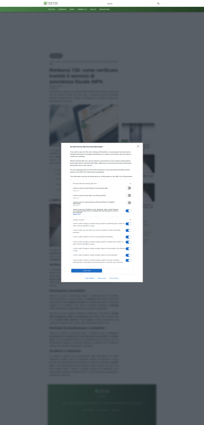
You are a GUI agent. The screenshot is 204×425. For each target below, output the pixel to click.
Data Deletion (90, 278)
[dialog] (102, 212)
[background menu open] (45, 9)
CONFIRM (87, 271)
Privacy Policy (114, 278)
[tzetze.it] (51, 3)
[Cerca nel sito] (158, 3)
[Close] (139, 147)
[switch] (128, 188)
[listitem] (102, 183)
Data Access (102, 278)
